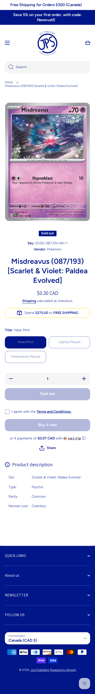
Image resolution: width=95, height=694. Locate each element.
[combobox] (47, 67)
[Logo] (47, 42)
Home (9, 82)
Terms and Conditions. (54, 412)
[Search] (9, 67)
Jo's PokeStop (40, 670)
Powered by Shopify (63, 670)
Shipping (29, 301)
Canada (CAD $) (23, 640)
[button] (87, 42)
